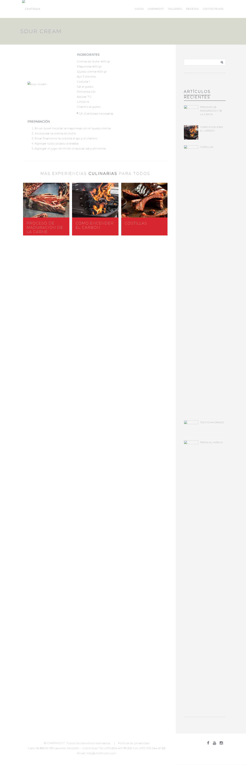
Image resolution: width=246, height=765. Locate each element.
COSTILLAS (136, 223)
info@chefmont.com (101, 753)
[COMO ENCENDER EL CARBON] (95, 200)
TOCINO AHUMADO (212, 422)
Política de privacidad (133, 743)
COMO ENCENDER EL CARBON (95, 225)
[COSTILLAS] (144, 200)
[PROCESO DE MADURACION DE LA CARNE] (46, 200)
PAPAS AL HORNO (211, 442)
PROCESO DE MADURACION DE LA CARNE (45, 227)
